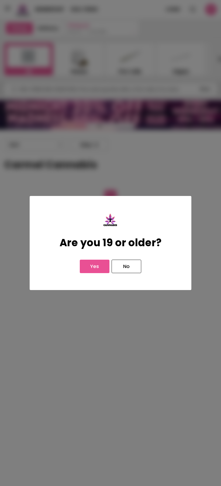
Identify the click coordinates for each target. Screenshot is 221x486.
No (126, 266)
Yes (94, 266)
